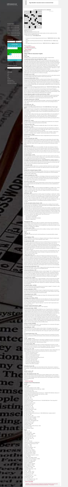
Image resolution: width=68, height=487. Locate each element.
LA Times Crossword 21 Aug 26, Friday (13, 30)
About (8, 77)
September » (19, 60)
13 (14, 52)
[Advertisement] (14, 14)
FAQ (8, 75)
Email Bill (8, 78)
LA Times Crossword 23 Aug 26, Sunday (13, 27)
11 (10, 52)
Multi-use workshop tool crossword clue (42, 484)
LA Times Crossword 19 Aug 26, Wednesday (13, 33)
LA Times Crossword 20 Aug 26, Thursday (13, 32)
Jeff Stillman (27, 483)
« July (9, 60)
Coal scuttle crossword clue (47, 483)
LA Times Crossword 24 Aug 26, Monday (13, 25)
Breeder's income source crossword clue (37, 483)
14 (16, 52)
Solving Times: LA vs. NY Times (12, 83)
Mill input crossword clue (32, 484)
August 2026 (15, 44)
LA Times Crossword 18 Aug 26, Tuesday (13, 35)
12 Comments (52, 484)
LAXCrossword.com (12, 4)
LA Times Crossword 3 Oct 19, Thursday (42, 9)
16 (20, 52)
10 (8, 52)
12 (12, 52)
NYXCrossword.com (10, 80)
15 (18, 52)
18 (10, 54)
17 (8, 54)
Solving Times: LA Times (11, 81)
